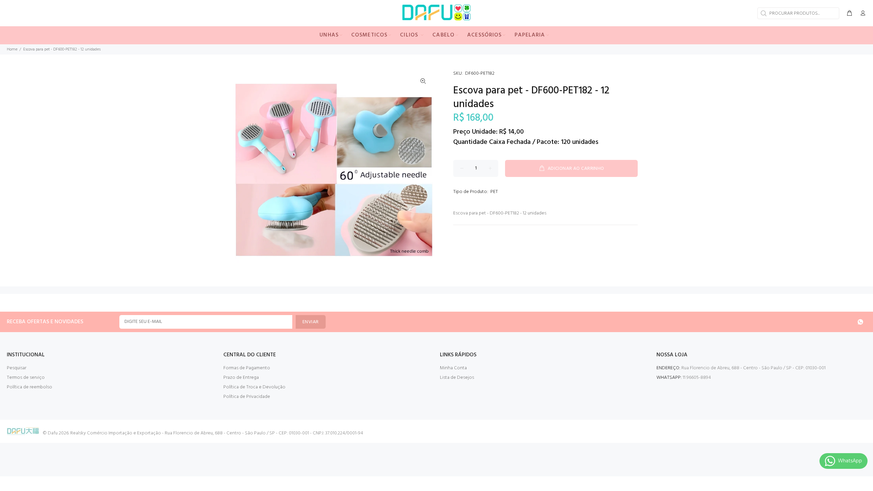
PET (494, 192)
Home (12, 49)
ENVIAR (310, 322)
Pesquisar (16, 368)
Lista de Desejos (457, 378)
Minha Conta (453, 368)
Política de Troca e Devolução (254, 387)
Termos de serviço (26, 378)
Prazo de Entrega (241, 378)
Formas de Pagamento (246, 368)
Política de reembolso (29, 387)
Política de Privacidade (246, 397)
